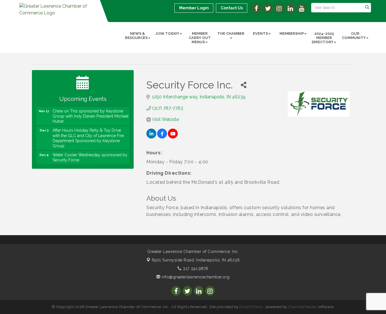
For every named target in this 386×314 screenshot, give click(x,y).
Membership (291, 33)
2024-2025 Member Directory (323, 37)
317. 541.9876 (195, 268)
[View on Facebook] (162, 137)
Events (260, 33)
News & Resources (136, 35)
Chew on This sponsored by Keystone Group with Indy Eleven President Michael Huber (91, 114)
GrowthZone (250, 307)
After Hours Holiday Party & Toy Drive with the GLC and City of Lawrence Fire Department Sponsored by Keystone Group (88, 136)
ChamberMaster (302, 307)
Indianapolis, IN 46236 (196, 260)
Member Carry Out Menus (200, 37)
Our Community (354, 35)
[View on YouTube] (173, 137)
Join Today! (167, 33)
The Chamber (230, 33)
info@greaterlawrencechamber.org (195, 277)
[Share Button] (243, 85)
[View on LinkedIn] (151, 137)
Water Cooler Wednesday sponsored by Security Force (90, 155)
